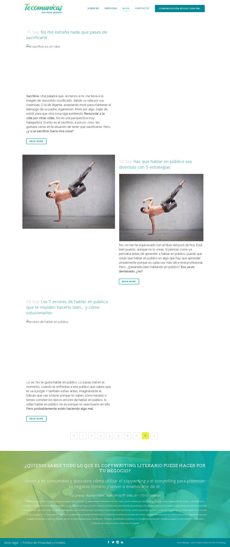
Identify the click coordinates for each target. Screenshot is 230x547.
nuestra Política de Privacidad (125, 523)
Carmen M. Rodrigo (217, 542)
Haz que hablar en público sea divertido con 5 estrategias (155, 164)
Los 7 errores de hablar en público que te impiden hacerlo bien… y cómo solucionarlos (67, 307)
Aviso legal (12, 543)
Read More (36, 141)
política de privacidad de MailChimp (87, 514)
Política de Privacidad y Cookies (44, 543)
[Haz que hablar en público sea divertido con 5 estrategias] (68, 192)
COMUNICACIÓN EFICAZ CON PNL (180, 8)
